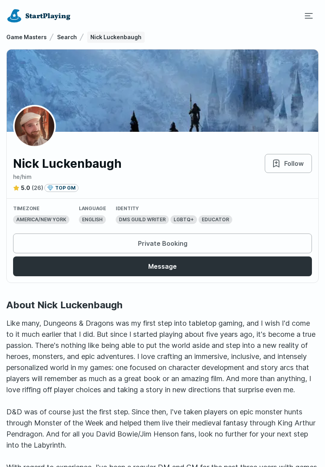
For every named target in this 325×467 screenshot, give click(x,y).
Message (162, 266)
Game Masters (26, 37)
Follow (294, 163)
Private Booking (162, 243)
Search (67, 37)
